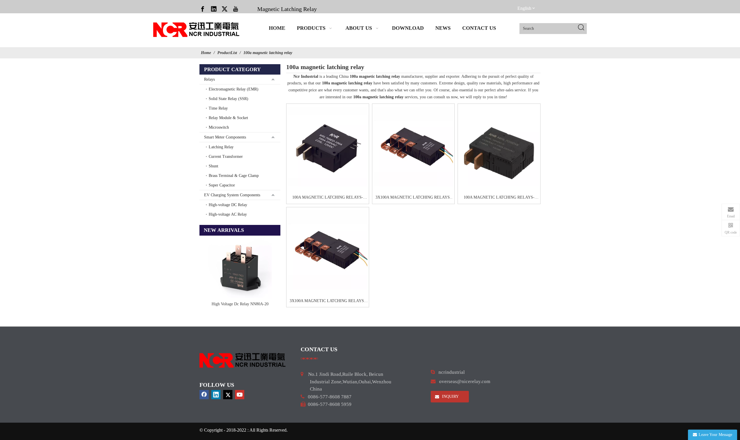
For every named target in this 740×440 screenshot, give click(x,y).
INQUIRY (450, 396)
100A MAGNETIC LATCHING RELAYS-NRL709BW (499, 198)
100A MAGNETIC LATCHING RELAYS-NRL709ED (327, 198)
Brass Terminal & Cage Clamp (234, 175)
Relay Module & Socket (228, 118)
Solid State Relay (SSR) (228, 99)
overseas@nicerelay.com (464, 381)
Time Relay (218, 108)
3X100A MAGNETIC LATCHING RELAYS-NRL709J (413, 198)
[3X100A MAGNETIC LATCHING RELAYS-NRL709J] (413, 146)
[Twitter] (224, 8)
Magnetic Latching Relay (287, 9)
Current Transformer (226, 156)
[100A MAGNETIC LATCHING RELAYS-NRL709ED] (327, 146)
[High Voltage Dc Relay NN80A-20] (240, 267)
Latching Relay (221, 147)
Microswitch (219, 127)
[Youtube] (235, 8)
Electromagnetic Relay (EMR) (233, 89)
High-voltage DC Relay (228, 205)
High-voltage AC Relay (228, 214)
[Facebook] (202, 8)
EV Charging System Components (232, 195)
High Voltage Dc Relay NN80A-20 (240, 304)
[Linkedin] (213, 8)
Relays (209, 79)
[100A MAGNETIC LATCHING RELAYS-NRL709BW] (499, 146)
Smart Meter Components (225, 137)
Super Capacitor (222, 185)
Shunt (213, 166)
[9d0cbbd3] (242, 360)
